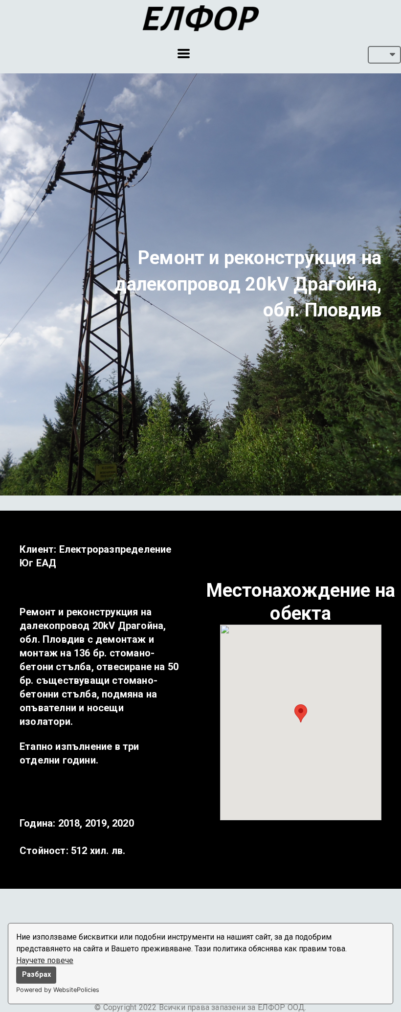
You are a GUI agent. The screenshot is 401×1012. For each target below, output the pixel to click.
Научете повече (44, 960)
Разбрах (36, 974)
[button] (184, 53)
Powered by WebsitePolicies (57, 989)
